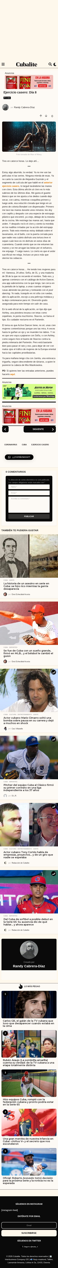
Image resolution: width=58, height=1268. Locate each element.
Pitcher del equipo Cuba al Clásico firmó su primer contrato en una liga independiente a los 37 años (29, 788)
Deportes (13, 647)
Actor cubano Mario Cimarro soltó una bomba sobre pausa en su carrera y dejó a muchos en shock (29, 720)
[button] (3, 64)
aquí (12, 374)
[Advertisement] (29, 30)
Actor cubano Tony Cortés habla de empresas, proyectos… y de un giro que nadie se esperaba (28, 855)
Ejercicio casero (40, 445)
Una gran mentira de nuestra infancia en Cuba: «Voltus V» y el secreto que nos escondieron (28, 1141)
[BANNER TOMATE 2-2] (29, 81)
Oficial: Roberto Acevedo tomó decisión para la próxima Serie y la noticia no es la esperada (28, 1181)
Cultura (12, 714)
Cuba (24, 445)
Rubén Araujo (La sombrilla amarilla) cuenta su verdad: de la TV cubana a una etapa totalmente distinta (28, 1063)
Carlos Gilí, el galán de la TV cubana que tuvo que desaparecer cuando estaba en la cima (28, 1023)
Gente (11, 580)
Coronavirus (10, 445)
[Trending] (53, 672)
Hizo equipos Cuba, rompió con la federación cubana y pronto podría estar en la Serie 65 (28, 1102)
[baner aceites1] (29, 391)
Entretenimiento (25, 714)
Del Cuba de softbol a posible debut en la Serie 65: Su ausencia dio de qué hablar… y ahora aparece (28, 922)
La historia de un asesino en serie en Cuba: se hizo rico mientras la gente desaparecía (26, 586)
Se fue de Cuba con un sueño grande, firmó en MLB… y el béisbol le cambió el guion (28, 653)
